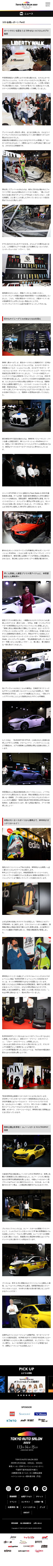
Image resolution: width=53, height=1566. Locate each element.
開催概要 (13, 1496)
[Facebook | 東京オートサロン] (35, 1488)
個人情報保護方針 (25, 1523)
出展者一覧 (38, 1502)
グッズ (42, 1507)
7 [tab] (35, 1396)
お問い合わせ (38, 1523)
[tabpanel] (26, 1384)
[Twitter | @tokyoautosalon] (17, 1488)
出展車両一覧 (13, 1507)
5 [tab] (30, 1396)
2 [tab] (21, 1396)
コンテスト (25, 1502)
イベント (13, 1502)
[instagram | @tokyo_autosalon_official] (8, 1488)
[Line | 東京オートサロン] (44, 1488)
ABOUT (26, 1513)
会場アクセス (26, 1496)
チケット (39, 1496)
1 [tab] (19, 1396)
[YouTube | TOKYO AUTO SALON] (26, 1488)
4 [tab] (27, 1396)
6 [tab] (32, 1396)
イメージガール (29, 1507)
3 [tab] (24, 1396)
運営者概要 (14, 1523)
